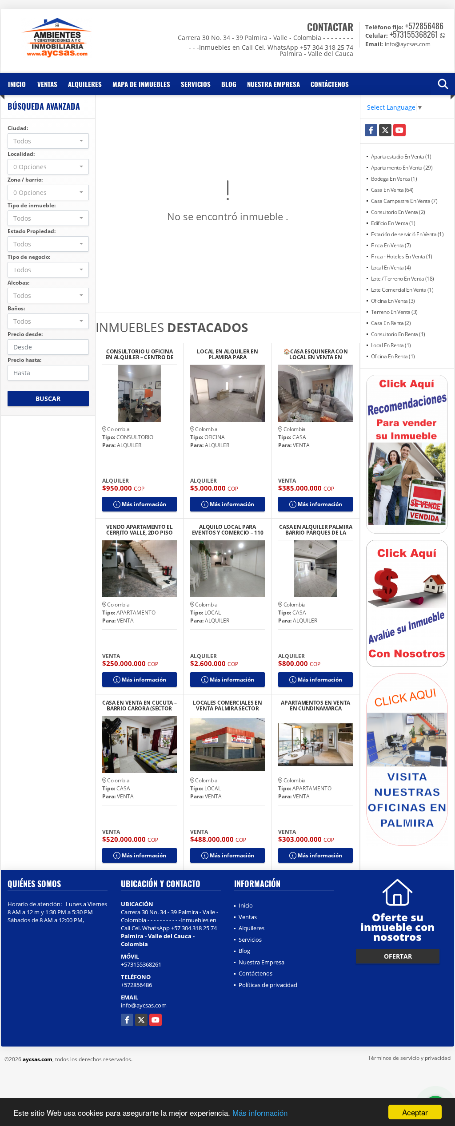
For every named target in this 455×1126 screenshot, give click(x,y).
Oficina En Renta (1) (393, 356)
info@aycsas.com (144, 1005)
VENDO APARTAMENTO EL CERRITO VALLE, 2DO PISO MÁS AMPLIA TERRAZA (139, 529)
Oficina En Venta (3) (393, 301)
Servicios (196, 84)
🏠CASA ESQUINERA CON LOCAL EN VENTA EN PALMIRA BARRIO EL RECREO (315, 354)
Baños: (16, 308)
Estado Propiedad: (32, 231)
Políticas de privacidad (268, 985)
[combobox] (48, 141)
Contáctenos (330, 84)
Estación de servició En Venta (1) (407, 234)
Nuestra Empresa (273, 84)
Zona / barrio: (25, 179)
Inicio (17, 84)
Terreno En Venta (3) (394, 312)
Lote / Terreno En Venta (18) (402, 278)
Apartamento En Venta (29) (402, 167)
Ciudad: (18, 128)
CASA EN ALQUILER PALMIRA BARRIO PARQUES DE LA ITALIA (315, 529)
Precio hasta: (24, 360)
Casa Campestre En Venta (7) (404, 201)
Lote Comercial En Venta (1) (402, 289)
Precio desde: (25, 334)
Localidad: (21, 154)
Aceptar (415, 1112)
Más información (259, 1112)
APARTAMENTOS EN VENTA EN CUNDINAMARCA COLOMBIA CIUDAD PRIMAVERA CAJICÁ (315, 705)
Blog (228, 84)
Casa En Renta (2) (391, 323)
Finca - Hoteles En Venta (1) (401, 256)
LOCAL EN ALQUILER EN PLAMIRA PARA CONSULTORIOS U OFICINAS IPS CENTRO (227, 354)
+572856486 (424, 26)
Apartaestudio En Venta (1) (401, 156)
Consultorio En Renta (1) (398, 334)
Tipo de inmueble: (32, 205)
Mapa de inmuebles (141, 84)
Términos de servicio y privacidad (409, 1058)
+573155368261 (414, 34)
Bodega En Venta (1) (394, 178)
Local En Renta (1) (391, 345)
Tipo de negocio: (29, 257)
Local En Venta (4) (391, 267)
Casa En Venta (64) (392, 190)
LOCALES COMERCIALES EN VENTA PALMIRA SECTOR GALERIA (227, 705)
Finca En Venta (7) (391, 245)
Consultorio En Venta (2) (398, 212)
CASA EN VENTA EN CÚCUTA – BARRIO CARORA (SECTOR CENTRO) (139, 705)
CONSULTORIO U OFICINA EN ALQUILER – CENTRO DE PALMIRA (139, 354)
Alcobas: (18, 282)
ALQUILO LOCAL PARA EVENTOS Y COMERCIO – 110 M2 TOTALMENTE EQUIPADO (227, 529)
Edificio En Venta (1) (393, 223)
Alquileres (85, 84)
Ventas (47, 84)
